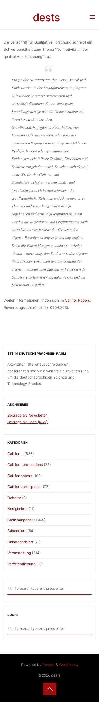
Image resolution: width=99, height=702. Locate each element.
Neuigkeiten (17, 509)
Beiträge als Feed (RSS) (27, 422)
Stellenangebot (20, 520)
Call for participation (24, 487)
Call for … (15, 454)
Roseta (47, 664)
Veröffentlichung (21, 564)
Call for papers (19, 476)
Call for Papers (77, 300)
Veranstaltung (19, 553)
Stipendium (16, 531)
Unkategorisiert (20, 542)
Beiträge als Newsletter (27, 415)
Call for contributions (25, 465)
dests (46, 17)
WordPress (68, 664)
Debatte (14, 498)
